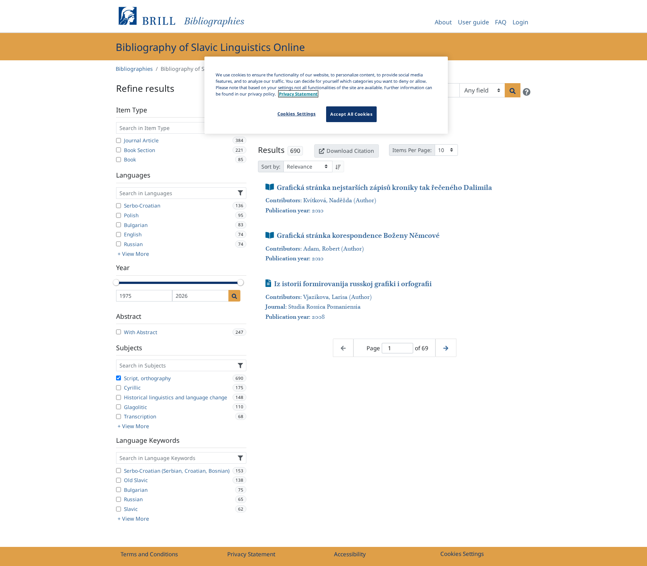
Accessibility (350, 554)
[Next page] (445, 347)
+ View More (133, 253)
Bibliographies (134, 68)
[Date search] (234, 296)
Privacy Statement (251, 554)
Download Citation (350, 150)
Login (520, 22)
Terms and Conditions (149, 554)
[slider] (116, 282)
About (443, 22)
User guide (473, 22)
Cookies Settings (462, 553)
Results (271, 150)
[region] (326, 95)
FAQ (501, 22)
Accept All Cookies (351, 114)
